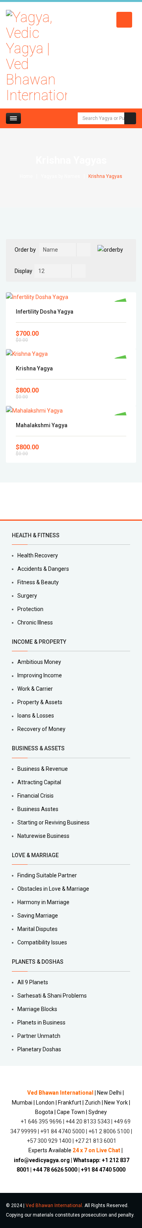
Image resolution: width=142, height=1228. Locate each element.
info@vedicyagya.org (42, 1160)
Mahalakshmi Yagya (41, 425)
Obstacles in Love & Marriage (53, 889)
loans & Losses (35, 715)
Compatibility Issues (42, 942)
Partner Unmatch (38, 1036)
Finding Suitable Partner (47, 875)
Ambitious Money (39, 662)
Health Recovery (37, 555)
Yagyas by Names (60, 176)
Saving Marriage (37, 915)
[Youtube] (53, 501)
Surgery (27, 596)
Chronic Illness (35, 622)
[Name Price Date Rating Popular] (64, 249)
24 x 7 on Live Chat (96, 1150)
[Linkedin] (35, 501)
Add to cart (71, 297)
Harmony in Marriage (43, 902)
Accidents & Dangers (43, 569)
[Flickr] (62, 501)
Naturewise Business (43, 836)
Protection (30, 609)
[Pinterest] (44, 501)
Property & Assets (39, 702)
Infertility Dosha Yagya (44, 311)
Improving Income (39, 675)
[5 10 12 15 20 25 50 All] (60, 271)
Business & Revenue (42, 769)
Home (26, 176)
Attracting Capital (39, 782)
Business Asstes (37, 809)
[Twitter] (17, 501)
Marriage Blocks (37, 1009)
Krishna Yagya (34, 368)
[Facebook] (8, 501)
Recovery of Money (41, 729)
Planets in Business (41, 1022)
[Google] (26, 501)
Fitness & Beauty (38, 582)
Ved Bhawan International (54, 1205)
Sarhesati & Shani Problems (52, 995)
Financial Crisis (35, 795)
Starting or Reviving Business (53, 822)
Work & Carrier (35, 689)
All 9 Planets (32, 982)
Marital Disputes (37, 929)
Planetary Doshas (39, 1049)
